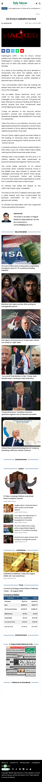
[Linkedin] (23, 769)
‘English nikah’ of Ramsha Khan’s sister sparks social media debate (25, 507)
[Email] (22, 51)
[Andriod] (27, 769)
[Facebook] (3, 51)
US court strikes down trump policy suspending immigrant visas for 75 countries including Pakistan (20, 268)
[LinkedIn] (8, 51)
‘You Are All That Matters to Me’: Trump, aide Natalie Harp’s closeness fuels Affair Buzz (18, 377)
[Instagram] (13, 769)
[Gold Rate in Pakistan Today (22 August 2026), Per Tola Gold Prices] (21, 562)
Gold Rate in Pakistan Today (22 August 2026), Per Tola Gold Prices (19, 575)
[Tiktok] (16, 769)
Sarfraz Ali (8, 23)
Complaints (36, 762)
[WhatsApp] (17, 51)
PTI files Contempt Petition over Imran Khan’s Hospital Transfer (18, 497)
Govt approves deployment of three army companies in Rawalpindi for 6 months (25, 518)
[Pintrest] (20, 769)
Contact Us (14, 762)
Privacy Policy (25, 762)
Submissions (5, 766)
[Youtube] (9, 769)
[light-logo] (20, 3)
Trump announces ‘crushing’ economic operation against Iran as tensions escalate (18, 413)
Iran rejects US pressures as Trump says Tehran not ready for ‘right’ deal (20, 341)
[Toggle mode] (36, 3)
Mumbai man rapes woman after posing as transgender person (18, 305)
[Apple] (30, 769)
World (38, 14)
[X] (13, 51)
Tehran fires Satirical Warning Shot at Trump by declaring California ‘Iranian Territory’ (20, 449)
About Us (4, 762)
